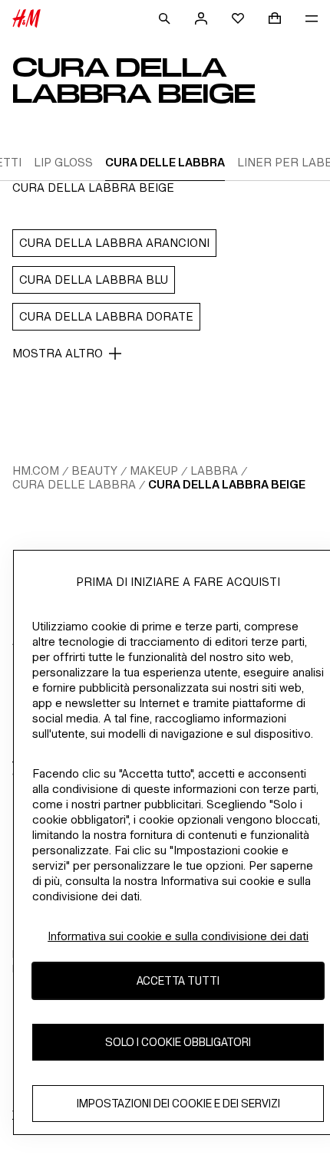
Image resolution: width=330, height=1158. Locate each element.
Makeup (154, 470)
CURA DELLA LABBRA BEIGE (226, 484)
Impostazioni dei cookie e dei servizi (178, 1103)
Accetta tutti (178, 980)
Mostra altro (57, 353)
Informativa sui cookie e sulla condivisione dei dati (178, 936)
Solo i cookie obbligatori (178, 1041)
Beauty (94, 470)
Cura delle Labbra (74, 484)
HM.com (35, 470)
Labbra (214, 470)
